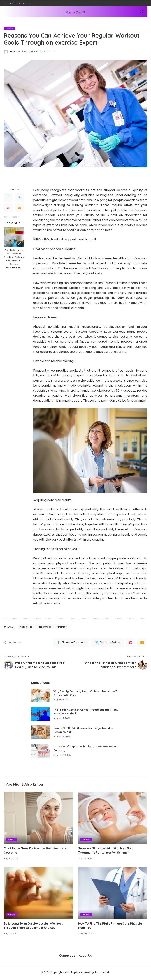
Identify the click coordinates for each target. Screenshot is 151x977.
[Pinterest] (8, 207)
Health (9, 28)
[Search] (141, 11)
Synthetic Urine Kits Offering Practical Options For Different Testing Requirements (14, 259)
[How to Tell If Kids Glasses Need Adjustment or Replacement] (40, 732)
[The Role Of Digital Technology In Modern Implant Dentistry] (40, 751)
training (62, 627)
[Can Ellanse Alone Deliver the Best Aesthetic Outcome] (38, 817)
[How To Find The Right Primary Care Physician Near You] (112, 893)
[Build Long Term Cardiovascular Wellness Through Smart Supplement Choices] (38, 893)
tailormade (45, 627)
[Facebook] (8, 197)
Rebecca (14, 51)
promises (27, 627)
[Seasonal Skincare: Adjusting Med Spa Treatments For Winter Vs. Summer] (112, 817)
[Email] (19, 207)
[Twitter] (19, 197)
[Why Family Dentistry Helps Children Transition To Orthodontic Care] (40, 695)
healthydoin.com (76, 972)
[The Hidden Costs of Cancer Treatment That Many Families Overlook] (40, 714)
